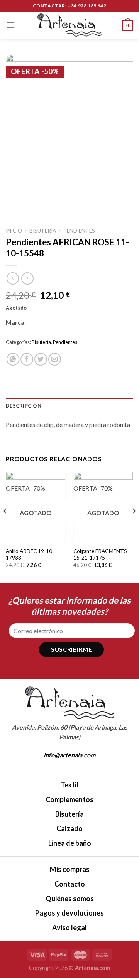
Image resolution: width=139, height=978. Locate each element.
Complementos (69, 799)
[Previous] (5, 526)
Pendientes (79, 231)
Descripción (23, 406)
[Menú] (10, 24)
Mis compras (70, 869)
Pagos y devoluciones (69, 913)
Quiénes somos (70, 898)
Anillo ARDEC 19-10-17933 (30, 554)
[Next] (133, 526)
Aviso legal (69, 927)
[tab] (69, 405)
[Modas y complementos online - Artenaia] (69, 25)
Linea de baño (69, 843)
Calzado (69, 828)
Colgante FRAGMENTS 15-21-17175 (100, 554)
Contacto (69, 884)
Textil (69, 785)
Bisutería (42, 231)
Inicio (14, 231)
